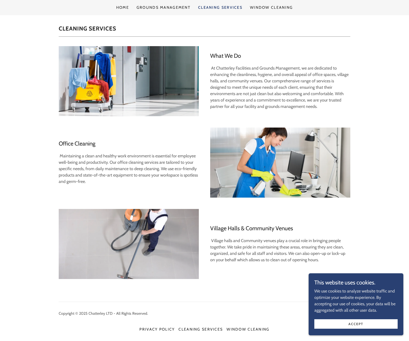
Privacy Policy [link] (157, 329)
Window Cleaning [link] (271, 7)
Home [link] (122, 7)
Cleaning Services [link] (220, 7)
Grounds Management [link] (164, 7)
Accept (355, 324)
